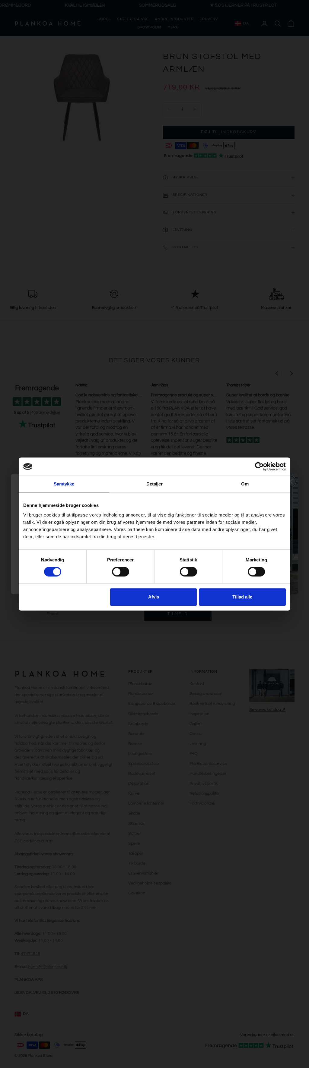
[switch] (120, 571)
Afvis (153, 596)
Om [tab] (245, 483)
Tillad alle (242, 596)
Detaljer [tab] (154, 483)
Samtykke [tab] (64, 483)
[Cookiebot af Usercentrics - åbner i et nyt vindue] (259, 466)
